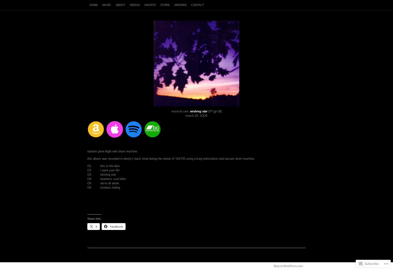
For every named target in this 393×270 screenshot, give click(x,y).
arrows (180, 5)
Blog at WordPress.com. (288, 266)
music (106, 5)
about (120, 5)
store (165, 5)
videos (135, 5)
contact (197, 5)
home (94, 5)
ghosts (150, 5)
